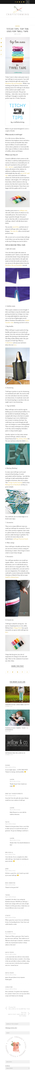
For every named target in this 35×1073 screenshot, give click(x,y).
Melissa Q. (9, 852)
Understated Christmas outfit (17, 704)
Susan (7, 765)
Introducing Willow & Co (15, 753)
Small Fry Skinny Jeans (11, 577)
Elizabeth (9, 932)
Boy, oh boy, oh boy (21, 439)
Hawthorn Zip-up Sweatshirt (13, 83)
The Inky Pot (14, 231)
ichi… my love (9, 167)
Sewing (17, 26)
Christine (9, 987)
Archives (7, 1066)
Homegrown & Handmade (12, 485)
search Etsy (16, 227)
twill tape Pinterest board (20, 539)
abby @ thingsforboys (14, 793)
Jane (7, 868)
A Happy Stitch (17, 628)
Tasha (7, 895)
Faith (7, 822)
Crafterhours (9, 343)
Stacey (7, 915)
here (15, 345)
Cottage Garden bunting (15, 482)
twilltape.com (23, 210)
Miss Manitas (10, 883)
